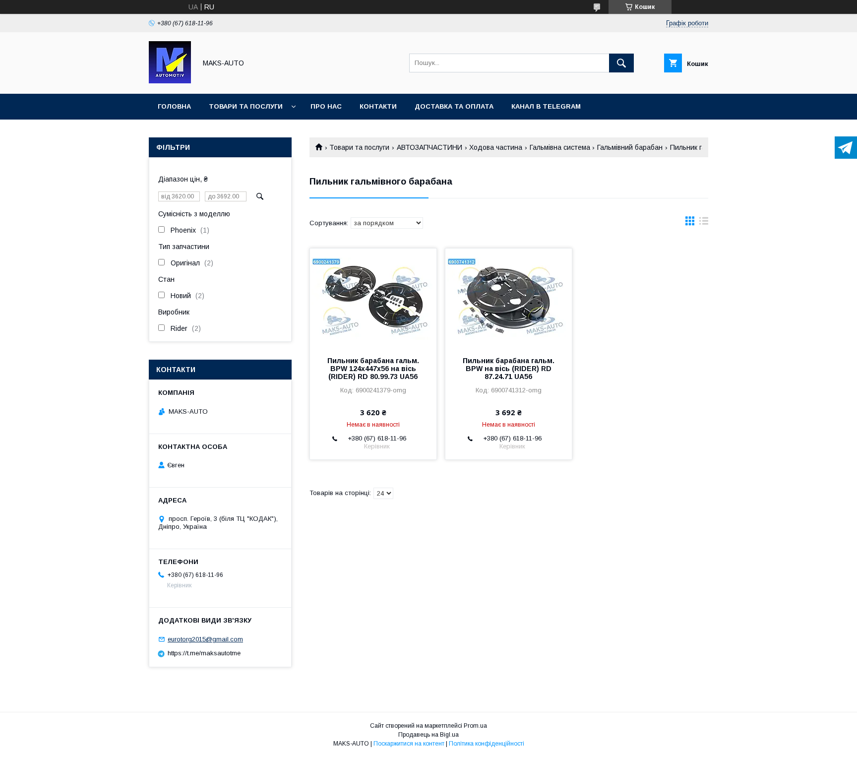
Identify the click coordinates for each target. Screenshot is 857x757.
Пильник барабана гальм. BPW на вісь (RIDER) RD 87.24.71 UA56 (508, 368)
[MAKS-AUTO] (170, 81)
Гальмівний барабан (630, 147)
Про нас (326, 106)
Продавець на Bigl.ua (428, 734)
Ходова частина (495, 147)
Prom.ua (475, 725)
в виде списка (703, 223)
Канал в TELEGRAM (546, 106)
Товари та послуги (246, 106)
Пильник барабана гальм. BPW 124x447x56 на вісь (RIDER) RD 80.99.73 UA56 (373, 368)
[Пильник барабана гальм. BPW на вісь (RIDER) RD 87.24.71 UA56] (508, 298)
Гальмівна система (560, 147)
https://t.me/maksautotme (204, 653)
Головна (174, 106)
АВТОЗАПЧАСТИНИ (429, 147)
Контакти (378, 106)
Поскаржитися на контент (408, 743)
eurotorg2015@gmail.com (205, 639)
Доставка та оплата (454, 106)
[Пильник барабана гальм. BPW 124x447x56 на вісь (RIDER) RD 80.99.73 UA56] (373, 298)
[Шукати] (621, 63)
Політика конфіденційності (486, 743)
